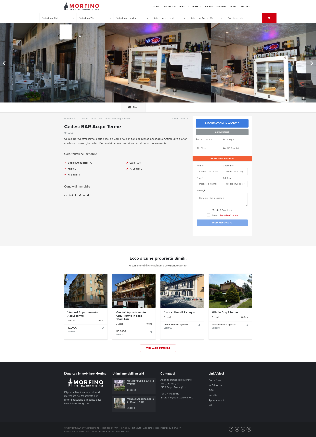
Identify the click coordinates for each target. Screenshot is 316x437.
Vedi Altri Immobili (158, 348)
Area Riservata (122, 431)
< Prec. (175, 118)
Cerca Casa (169, 6)
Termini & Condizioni (222, 210)
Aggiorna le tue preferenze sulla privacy (162, 428)
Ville (211, 405)
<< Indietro (69, 118)
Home (156, 6)
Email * (200, 178)
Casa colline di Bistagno (179, 312)
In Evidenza (215, 385)
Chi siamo (221, 6)
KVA (116, 428)
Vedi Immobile (86, 291)
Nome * (200, 165)
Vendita (196, 6)
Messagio (201, 190)
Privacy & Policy (106, 431)
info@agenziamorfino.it (180, 397)
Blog (233, 6)
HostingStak (136, 428)
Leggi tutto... (85, 403)
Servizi (208, 6)
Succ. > (184, 118)
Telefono (227, 178)
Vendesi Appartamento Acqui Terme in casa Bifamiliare (131, 316)
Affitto (183, 6)
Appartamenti (216, 400)
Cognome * (228, 165)
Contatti (245, 6)
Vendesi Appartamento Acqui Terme (82, 314)
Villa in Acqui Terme (225, 312)
